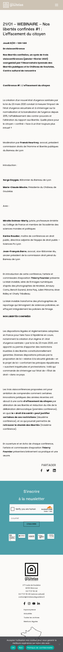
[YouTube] (33, 603)
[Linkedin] (54, 470)
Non (21, 647)
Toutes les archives (31, 618)
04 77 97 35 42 (31, 591)
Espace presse (30, 610)
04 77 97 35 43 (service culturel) (31, 594)
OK (13, 647)
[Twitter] (47, 470)
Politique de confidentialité (40, 647)
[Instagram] (29, 603)
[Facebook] (41, 470)
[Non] (59, 644)
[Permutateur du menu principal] (56, 4)
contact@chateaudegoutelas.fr (31, 597)
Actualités (28, 614)
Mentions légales (31, 621)
